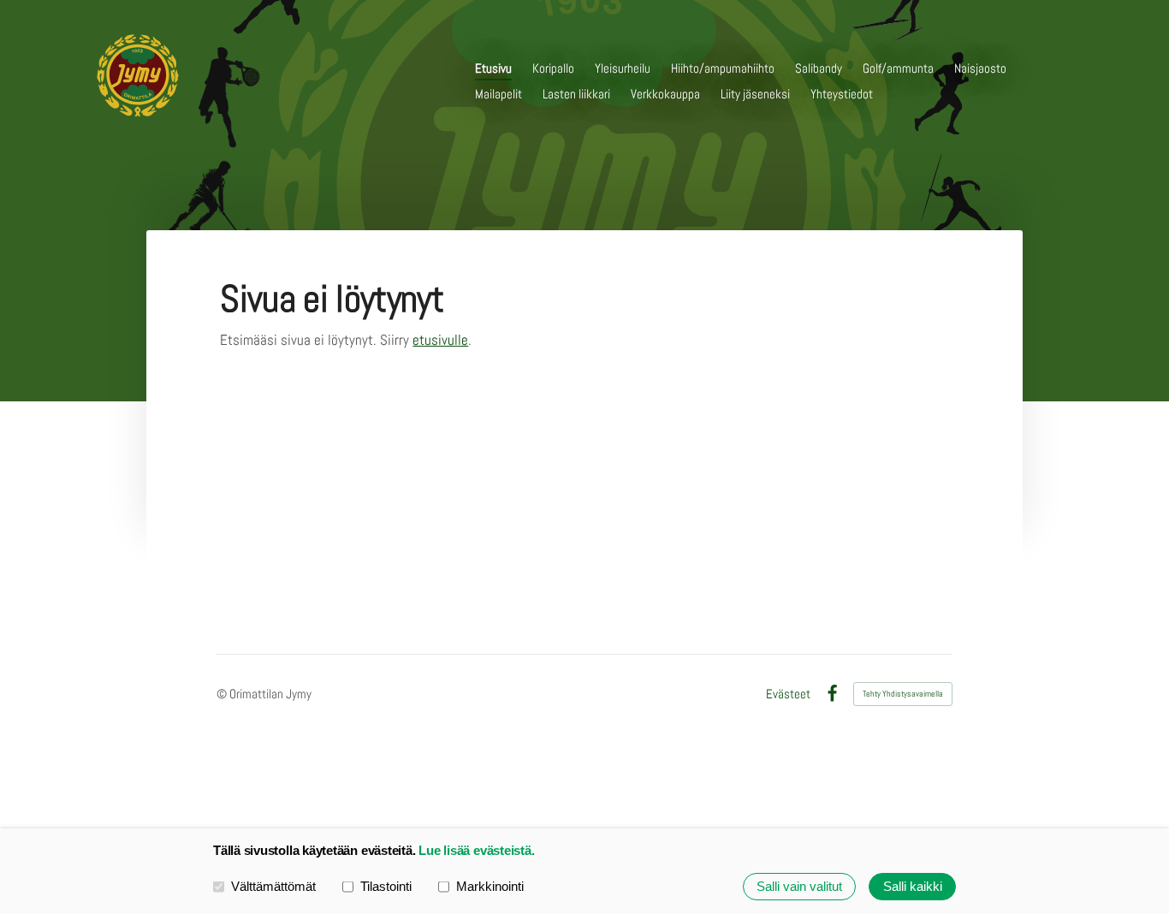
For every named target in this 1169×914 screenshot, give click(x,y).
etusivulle (440, 339)
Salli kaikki (912, 886)
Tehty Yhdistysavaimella (903, 693)
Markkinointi (490, 886)
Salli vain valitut (799, 886)
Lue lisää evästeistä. (476, 850)
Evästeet (788, 693)
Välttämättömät (273, 886)
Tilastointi (386, 886)
